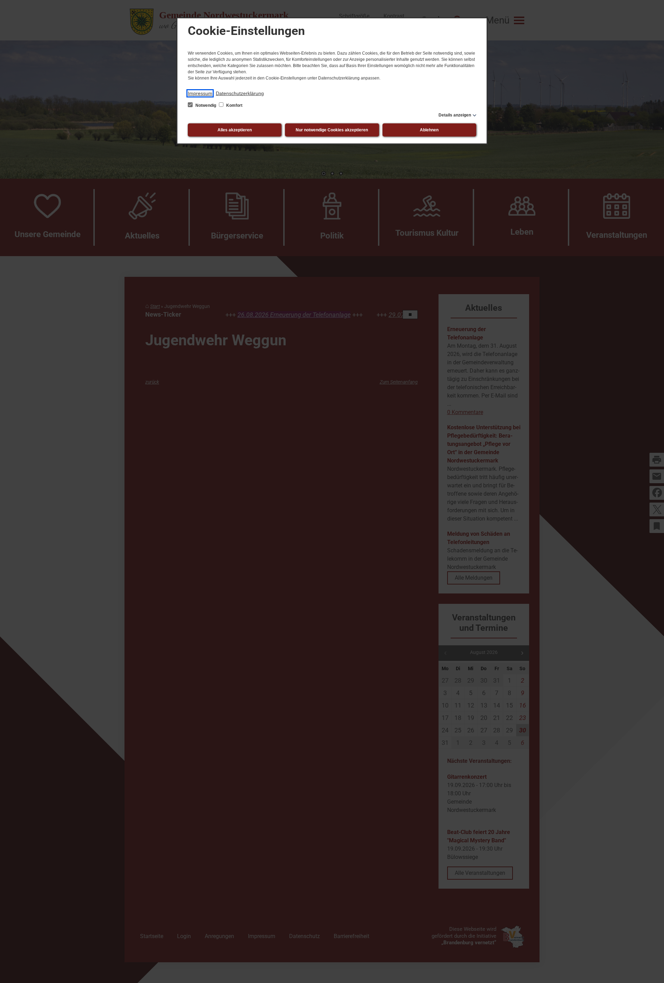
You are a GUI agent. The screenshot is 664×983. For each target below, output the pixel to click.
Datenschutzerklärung (240, 93)
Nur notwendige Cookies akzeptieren (332, 130)
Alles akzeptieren (235, 130)
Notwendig (205, 105)
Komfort (233, 105)
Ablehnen (429, 130)
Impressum (200, 93)
